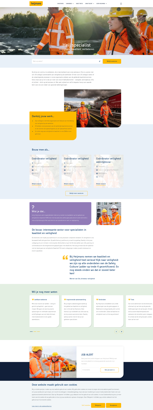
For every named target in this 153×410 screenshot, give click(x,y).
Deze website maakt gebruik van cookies (54, 384)
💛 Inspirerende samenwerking (75, 299)
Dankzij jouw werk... (43, 116)
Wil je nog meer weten (44, 292)
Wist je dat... (38, 211)
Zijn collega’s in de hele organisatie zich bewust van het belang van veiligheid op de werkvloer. (54, 122)
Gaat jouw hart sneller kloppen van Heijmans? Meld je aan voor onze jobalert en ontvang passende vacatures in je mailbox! (99, 361)
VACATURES (60, 3)
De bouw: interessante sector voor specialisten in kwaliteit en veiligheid (59, 232)
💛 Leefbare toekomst (39, 299)
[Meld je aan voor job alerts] (121, 3)
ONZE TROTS (79, 3)
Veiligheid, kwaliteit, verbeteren (76, 49)
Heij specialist (76, 45)
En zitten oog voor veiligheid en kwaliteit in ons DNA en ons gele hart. (53, 133)
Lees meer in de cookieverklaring (41, 406)
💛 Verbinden (101, 299)
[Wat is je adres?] (99, 61)
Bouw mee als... (40, 149)
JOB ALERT (87, 354)
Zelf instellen (86, 405)
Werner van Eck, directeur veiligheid (82, 278)
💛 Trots (131, 299)
